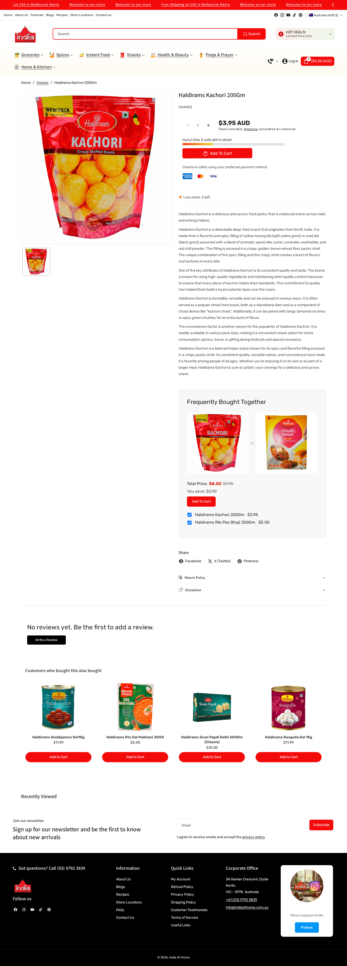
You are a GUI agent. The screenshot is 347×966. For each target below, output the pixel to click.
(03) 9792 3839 (71, 868)
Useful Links (181, 925)
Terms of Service (184, 917)
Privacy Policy (182, 894)
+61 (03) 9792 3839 (241, 900)
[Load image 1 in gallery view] (36, 262)
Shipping (251, 129)
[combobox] (159, 34)
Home (26, 83)
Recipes (122, 894)
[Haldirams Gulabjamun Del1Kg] (58, 707)
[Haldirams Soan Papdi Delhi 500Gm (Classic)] (212, 707)
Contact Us (125, 917)
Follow (307, 927)
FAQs (120, 910)
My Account (180, 879)
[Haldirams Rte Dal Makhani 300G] (135, 707)
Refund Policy (182, 887)
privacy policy (253, 837)
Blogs (120, 887)
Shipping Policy (183, 902)
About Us (123, 879)
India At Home (179, 957)
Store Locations (129, 902)
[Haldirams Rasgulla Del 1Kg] (289, 707)
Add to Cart (201, 501)
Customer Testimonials (189, 910)
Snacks (43, 83)
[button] (317, 61)
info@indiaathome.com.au (247, 907)
